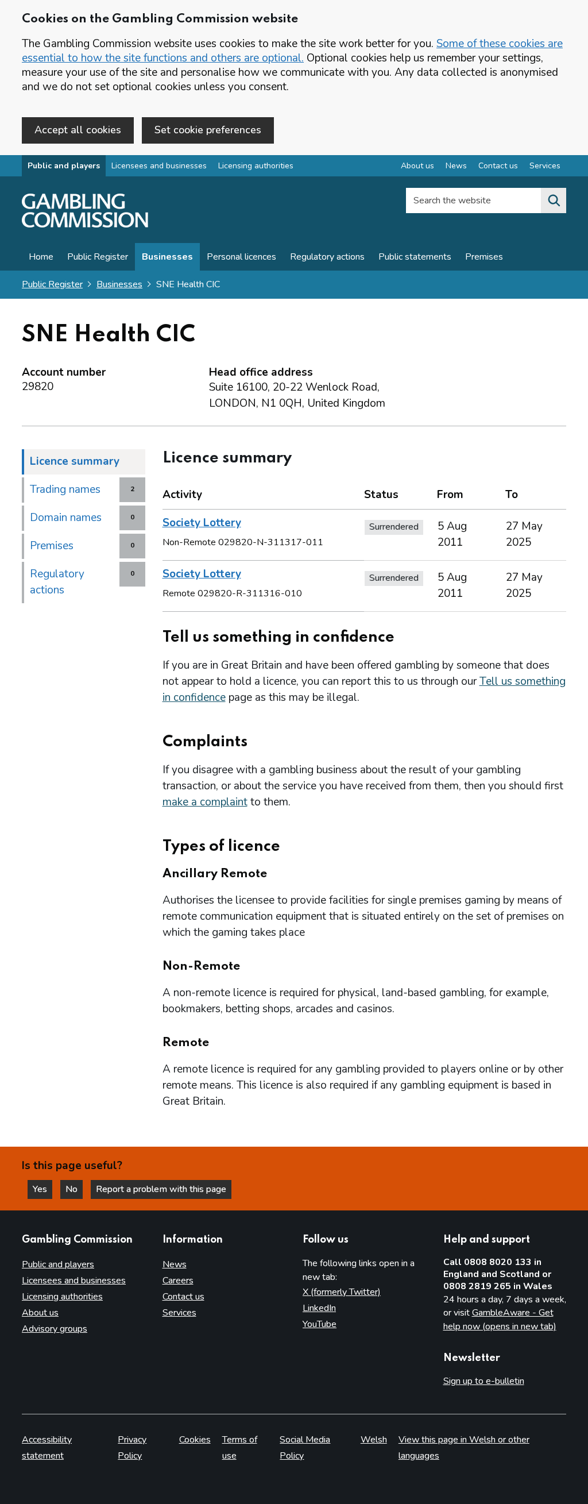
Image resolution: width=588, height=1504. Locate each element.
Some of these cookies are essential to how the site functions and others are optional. (292, 50)
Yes (42, 1189)
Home (41, 256)
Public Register (97, 256)
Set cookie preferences (207, 130)
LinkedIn (319, 1308)
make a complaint (205, 802)
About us (417, 165)
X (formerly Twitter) (342, 1292)
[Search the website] (553, 200)
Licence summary (74, 461)
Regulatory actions (327, 256)
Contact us (498, 165)
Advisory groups (54, 1328)
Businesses (167, 256)
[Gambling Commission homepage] (85, 224)
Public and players (64, 165)
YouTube (319, 1324)
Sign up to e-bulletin (483, 1381)
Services (544, 165)
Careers (178, 1280)
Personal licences (241, 256)
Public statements (414, 256)
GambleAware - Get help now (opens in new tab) (499, 1319)
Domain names (66, 517)
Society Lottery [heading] (202, 522)
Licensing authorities (255, 165)
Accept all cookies (77, 130)
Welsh (374, 1439)
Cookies (195, 1439)
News (456, 165)
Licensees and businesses (159, 165)
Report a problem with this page (161, 1189)
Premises (484, 256)
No (74, 1189)
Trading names (65, 489)
